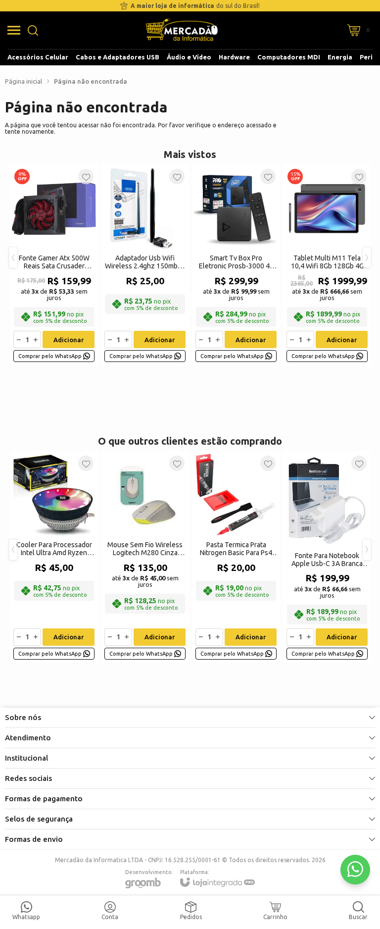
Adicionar (68, 339)
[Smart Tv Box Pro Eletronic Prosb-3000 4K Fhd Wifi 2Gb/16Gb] (236, 265)
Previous (13, 257)
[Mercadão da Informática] (182, 30)
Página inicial (23, 81)
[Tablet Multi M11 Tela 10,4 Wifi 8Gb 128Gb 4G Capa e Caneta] (327, 265)
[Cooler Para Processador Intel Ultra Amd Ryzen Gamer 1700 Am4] (53, 557)
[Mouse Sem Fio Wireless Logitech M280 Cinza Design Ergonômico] (145, 557)
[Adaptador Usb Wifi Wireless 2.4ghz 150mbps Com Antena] (145, 265)
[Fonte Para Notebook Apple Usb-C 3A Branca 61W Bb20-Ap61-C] (327, 557)
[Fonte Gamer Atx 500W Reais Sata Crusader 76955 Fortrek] (53, 265)
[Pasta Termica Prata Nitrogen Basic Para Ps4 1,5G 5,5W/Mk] (236, 557)
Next (367, 257)
